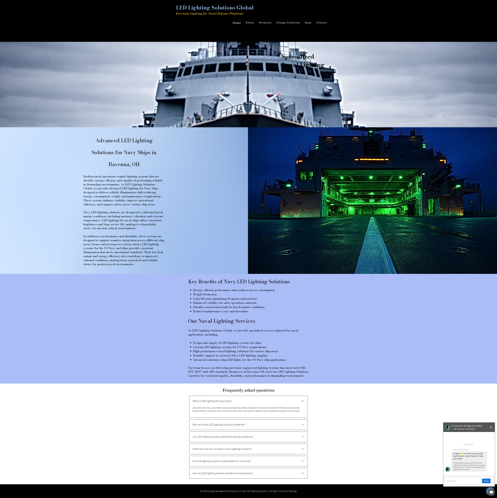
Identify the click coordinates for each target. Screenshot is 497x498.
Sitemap (293, 491)
